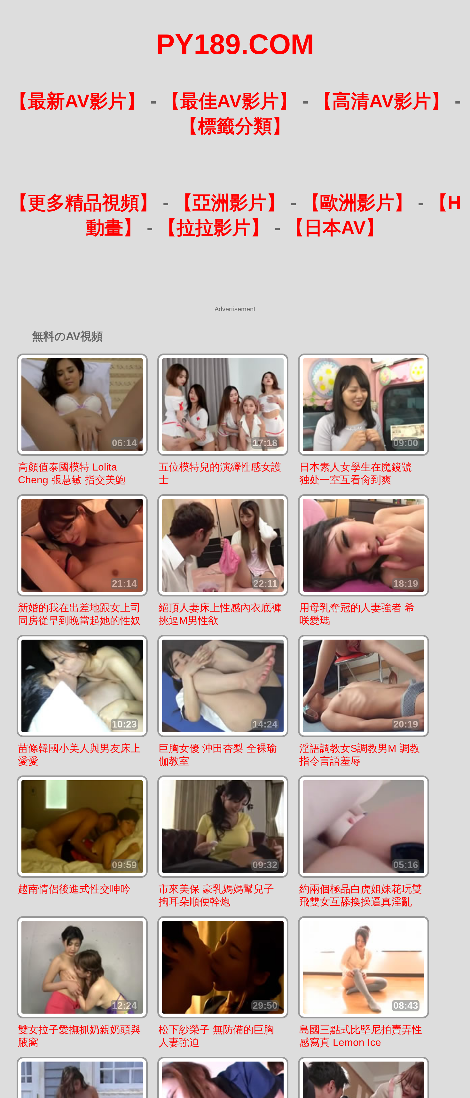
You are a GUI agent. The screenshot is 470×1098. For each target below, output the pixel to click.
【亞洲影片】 (229, 202)
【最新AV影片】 (77, 100)
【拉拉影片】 (213, 227)
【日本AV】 (335, 227)
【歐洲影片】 (357, 202)
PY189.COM (235, 44)
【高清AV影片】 (382, 100)
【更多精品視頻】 (83, 202)
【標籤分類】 (235, 125)
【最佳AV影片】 (229, 100)
